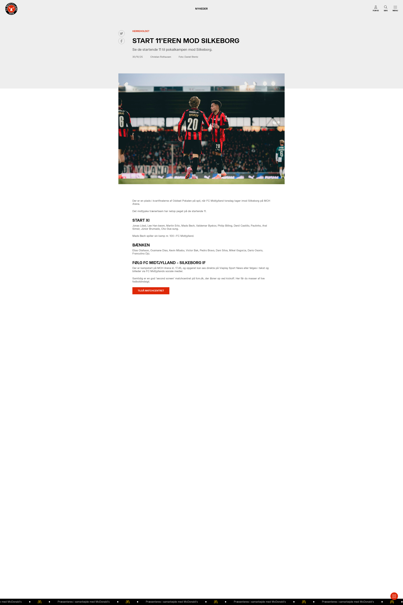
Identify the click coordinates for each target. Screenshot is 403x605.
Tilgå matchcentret (151, 290)
